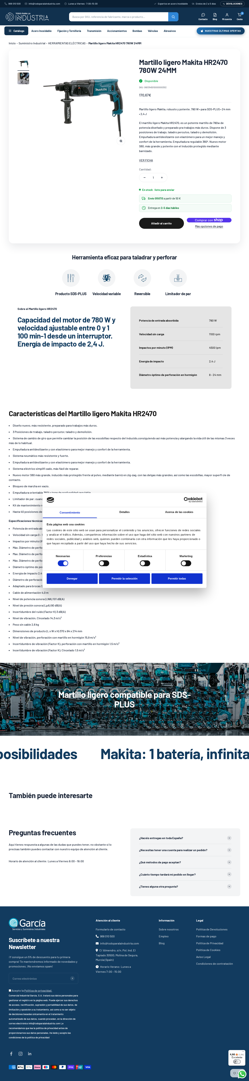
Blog (162, 943)
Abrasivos (170, 30)
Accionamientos (117, 30)
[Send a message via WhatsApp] (242, 1074)
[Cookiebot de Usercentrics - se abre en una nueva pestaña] (187, 500)
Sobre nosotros (169, 929)
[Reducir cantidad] (144, 177)
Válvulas (153, 30)
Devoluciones (234, 3)
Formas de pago (206, 936)
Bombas (137, 30)
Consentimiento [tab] (70, 512)
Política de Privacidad (209, 943)
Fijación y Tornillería (69, 30)
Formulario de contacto (110, 929)
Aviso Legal (203, 956)
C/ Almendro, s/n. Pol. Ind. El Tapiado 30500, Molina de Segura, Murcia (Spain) (117, 954)
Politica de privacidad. (38, 990)
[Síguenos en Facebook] (11, 1053)
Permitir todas (177, 578)
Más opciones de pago (209, 226)
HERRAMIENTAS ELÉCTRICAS (66, 43)
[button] (123, 16)
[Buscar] (173, 16)
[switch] (104, 563)
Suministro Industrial (32, 43)
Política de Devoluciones (211, 929)
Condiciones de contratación (214, 963)
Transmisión (94, 30)
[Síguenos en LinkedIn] (29, 1053)
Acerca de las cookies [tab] (179, 512)
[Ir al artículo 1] (23, 64)
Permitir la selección (124, 578)
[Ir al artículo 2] (23, 79)
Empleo (164, 936)
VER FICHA (146, 160)
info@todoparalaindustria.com (44, 3)
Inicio (12, 43)
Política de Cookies (208, 950)
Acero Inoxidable (41, 30)
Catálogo (18, 30)
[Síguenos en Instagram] (20, 1053)
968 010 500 (14, 3)
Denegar (72, 578)
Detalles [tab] (124, 512)
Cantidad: (145, 169)
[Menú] (243, 1052)
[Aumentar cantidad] (162, 177)
